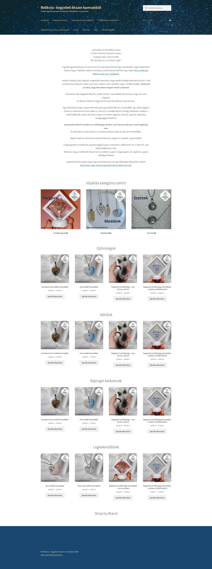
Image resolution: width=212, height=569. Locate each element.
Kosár (76, 30)
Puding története (60, 20)
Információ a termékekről (82, 20)
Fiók (96, 30)
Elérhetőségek (108, 30)
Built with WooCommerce (51, 555)
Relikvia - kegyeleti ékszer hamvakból (71, 7)
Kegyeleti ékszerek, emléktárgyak (55, 30)
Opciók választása (55, 296)
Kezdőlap (45, 20)
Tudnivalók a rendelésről (108, 20)
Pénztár (86, 30)
